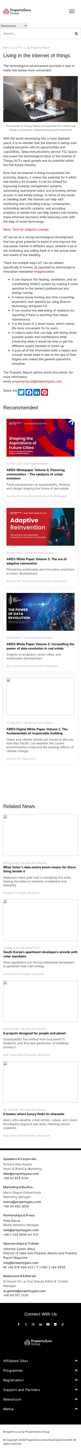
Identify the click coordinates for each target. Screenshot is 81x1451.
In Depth (21, 893)
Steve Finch (32, 948)
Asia (9, 665)
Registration (13, 1380)
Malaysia (8, 893)
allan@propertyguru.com (21, 1174)
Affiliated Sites (15, 1361)
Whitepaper (60, 496)
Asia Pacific (13, 496)
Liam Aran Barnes (36, 862)
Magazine (34, 893)
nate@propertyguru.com (20, 1230)
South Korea (10, 974)
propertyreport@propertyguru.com (37, 381)
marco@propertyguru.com (22, 1202)
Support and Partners (21, 1390)
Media (8, 1409)
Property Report (40, 47)
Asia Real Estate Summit (37, 496)
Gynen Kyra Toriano (41, 552)
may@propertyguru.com (20, 1262)
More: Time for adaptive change (26, 229)
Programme (13, 1370)
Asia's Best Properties (24, 1054)
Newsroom (29, 758)
